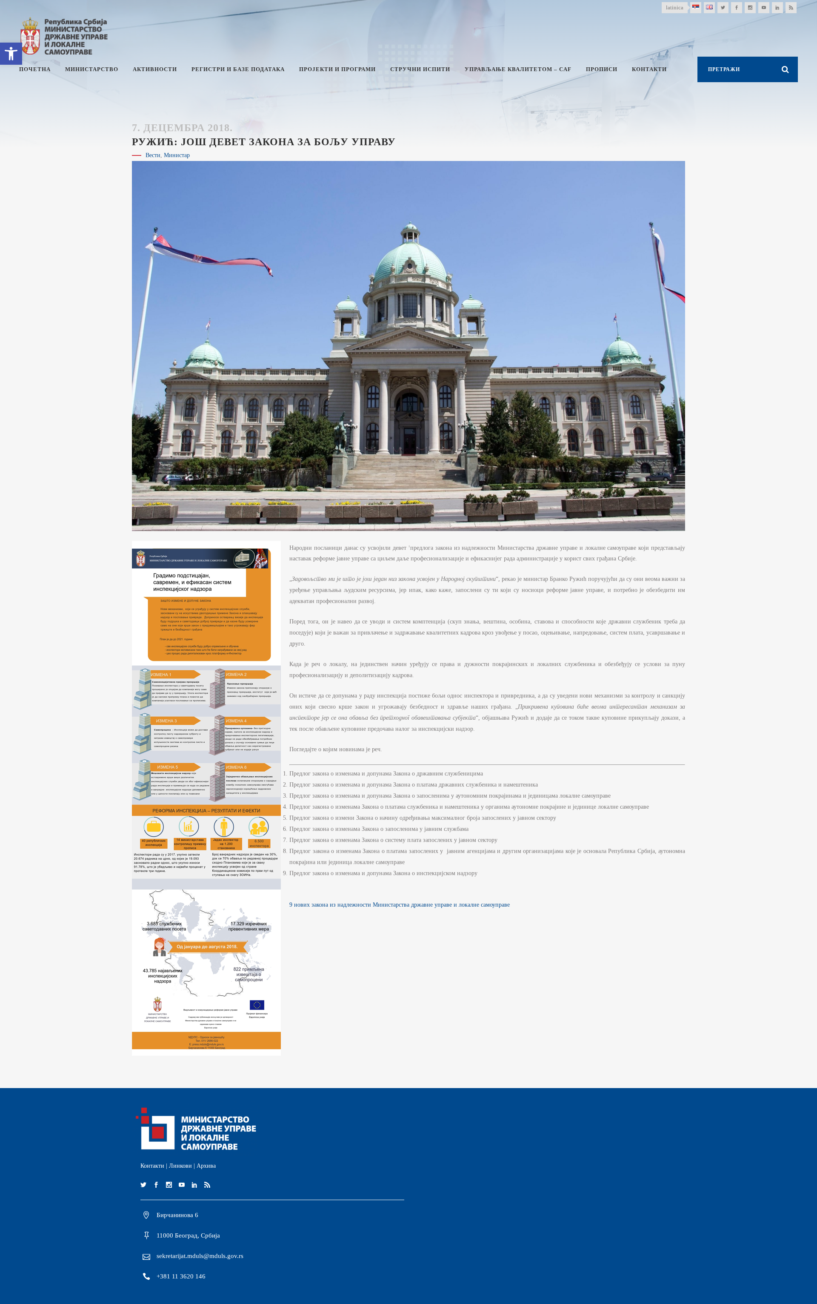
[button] (11, 54)
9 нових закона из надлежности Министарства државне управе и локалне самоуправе (399, 905)
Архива (206, 1166)
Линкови (180, 1166)
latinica (674, 7)
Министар (177, 155)
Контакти (152, 1166)
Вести (153, 155)
